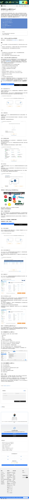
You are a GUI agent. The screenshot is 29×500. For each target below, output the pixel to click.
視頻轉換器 (2, 481)
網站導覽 (14, 481)
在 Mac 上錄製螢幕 (9, 492)
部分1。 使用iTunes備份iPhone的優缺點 (7, 19)
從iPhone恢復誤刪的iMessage (10, 485)
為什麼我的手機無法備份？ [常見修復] (6, 444)
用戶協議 (14, 478)
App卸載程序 (2, 482)
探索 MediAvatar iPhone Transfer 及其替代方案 (7, 442)
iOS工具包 (2, 472)
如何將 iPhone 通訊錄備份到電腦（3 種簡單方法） (8, 443)
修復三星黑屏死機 (9, 474)
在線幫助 (14, 479)
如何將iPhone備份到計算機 (5, 34)
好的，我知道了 (25, 497)
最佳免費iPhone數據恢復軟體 (10, 483)
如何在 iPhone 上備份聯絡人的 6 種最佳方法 (7, 449)
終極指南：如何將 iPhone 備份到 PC (6, 445)
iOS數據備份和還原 (8, 61)
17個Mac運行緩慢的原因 (10, 489)
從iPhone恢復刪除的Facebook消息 (10, 476)
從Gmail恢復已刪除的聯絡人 (9, 478)
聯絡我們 (14, 473)
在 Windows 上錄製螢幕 (9, 491)
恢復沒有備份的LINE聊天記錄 (10, 473)
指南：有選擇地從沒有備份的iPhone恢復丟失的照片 (8, 33)
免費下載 (8, 84)
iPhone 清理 (2, 480)
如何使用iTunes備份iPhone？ (7, 385)
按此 (17, 497)
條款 (13, 474)
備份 (2, 385)
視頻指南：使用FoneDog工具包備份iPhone (7, 22)
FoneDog (4, 5)
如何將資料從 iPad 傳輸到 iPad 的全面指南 (7, 450)
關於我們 (14, 472)
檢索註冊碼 (14, 482)
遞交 (20, 401)
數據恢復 (2, 474)
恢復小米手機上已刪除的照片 (10, 487)
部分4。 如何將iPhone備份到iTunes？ (6, 25)
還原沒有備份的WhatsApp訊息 (9, 480)
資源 (13, 480)
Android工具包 (3, 473)
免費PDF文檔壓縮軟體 (4, 479)
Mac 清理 (2, 478)
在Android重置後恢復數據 (10, 481)
